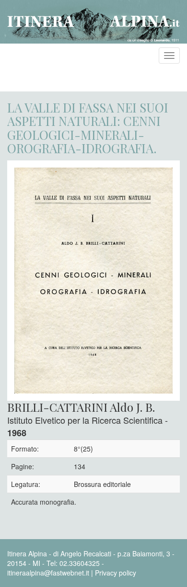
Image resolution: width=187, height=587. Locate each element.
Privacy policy (115, 572)
